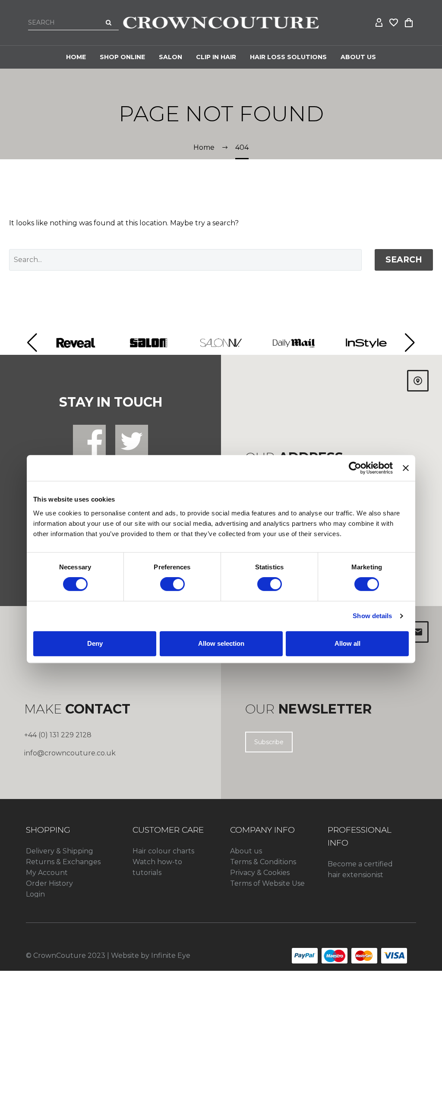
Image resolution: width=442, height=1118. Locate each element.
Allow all (347, 643)
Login (35, 894)
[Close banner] (406, 468)
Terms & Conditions (263, 862)
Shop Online (122, 57)
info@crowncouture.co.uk (70, 753)
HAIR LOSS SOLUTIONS (288, 57)
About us (246, 851)
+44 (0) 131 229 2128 (58, 735)
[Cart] (409, 23)
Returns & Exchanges (63, 862)
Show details (372, 615)
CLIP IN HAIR (216, 57)
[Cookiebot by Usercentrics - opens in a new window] (355, 467)
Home (76, 57)
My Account (47, 873)
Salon (170, 57)
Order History (49, 883)
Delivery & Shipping (59, 851)
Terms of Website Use (267, 883)
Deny (95, 643)
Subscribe (269, 742)
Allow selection (221, 643)
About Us (358, 57)
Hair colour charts (163, 851)
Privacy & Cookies (260, 873)
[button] (32, 342)
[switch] (172, 584)
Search (403, 260)
